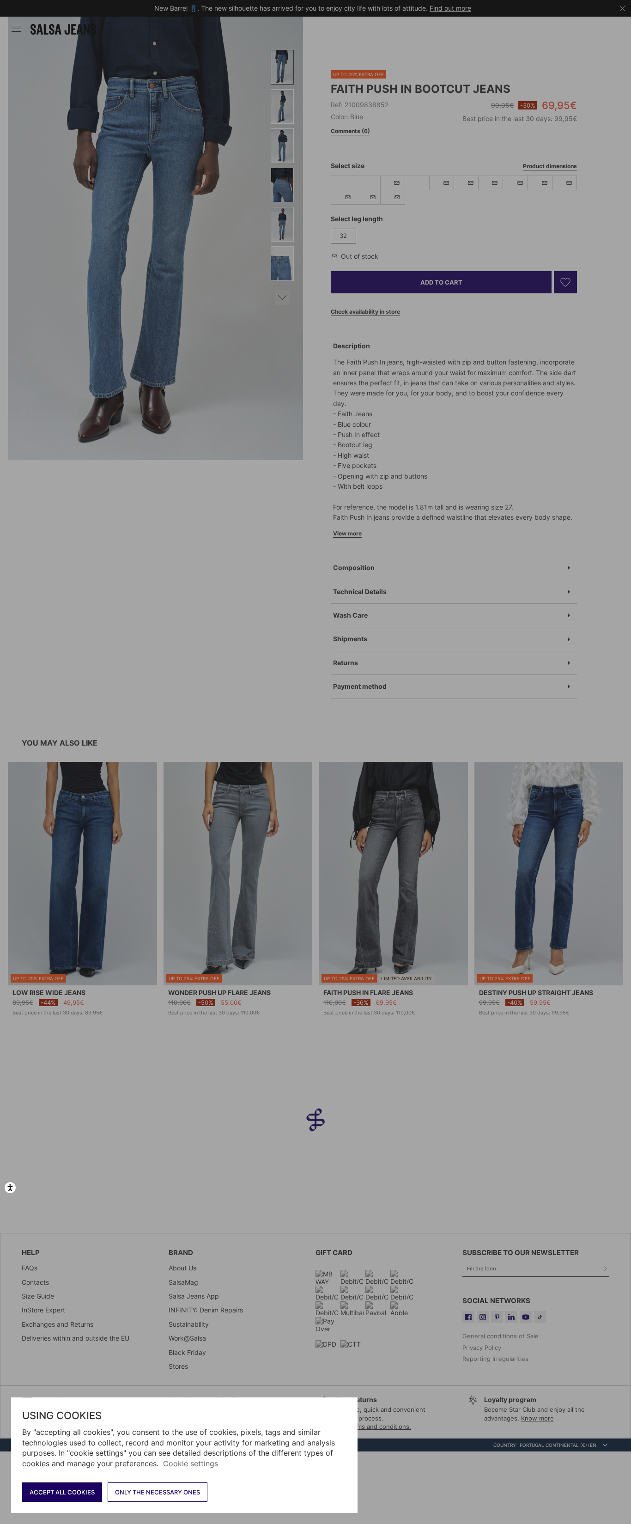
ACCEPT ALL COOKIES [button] (62, 1492)
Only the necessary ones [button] (157, 1492)
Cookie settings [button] (190, 1463)
